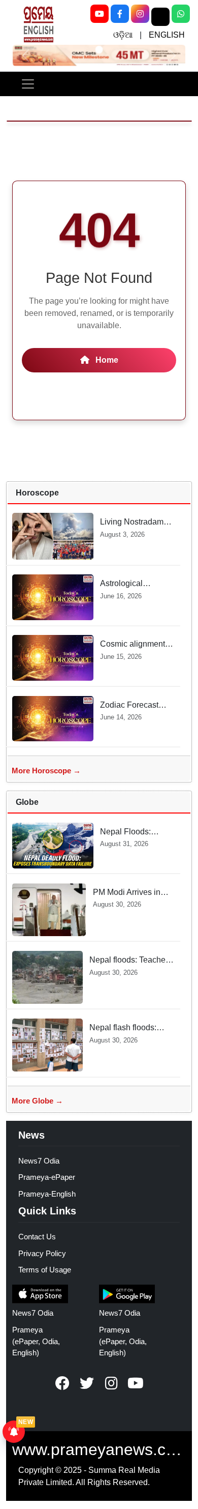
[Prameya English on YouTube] (135, 1383)
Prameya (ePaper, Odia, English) (36, 1341)
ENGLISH (167, 35)
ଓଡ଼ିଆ (123, 35)
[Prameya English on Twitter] (87, 1383)
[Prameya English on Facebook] (62, 1383)
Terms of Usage (44, 1269)
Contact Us (37, 1236)
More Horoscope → (46, 770)
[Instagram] (140, 14)
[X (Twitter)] (160, 17)
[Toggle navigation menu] (28, 84)
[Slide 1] (99, 50)
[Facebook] (120, 14)
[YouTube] (99, 14)
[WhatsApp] (181, 14)
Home (105, 360)
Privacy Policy (42, 1253)
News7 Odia (38, 1160)
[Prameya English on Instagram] (111, 1383)
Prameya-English (47, 1193)
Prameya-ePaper (46, 1177)
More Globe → (37, 1100)
